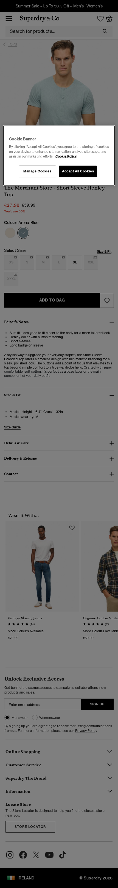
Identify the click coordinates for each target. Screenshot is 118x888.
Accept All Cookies (78, 171)
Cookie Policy (66, 156)
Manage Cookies (37, 171)
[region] (59, 155)
